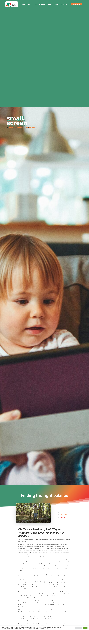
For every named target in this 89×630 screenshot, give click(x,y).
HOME (23, 4)
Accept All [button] (85, 627)
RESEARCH (43, 4)
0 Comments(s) (64, 514)
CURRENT (50, 4)
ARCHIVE (57, 4)
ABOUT (29, 4)
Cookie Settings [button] (78, 627)
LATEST (35, 4)
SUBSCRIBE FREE (76, 4)
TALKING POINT (64, 512)
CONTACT (65, 4)
